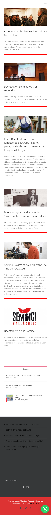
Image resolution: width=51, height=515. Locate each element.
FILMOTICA (34, 504)
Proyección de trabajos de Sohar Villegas (28, 397)
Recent (25, 369)
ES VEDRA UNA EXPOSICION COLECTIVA (23, 375)
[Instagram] (28, 487)
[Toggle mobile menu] (45, 4)
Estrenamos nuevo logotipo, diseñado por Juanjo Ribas (23, 448)
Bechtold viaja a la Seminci (19, 331)
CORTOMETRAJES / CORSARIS (19, 385)
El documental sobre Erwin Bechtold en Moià (24, 441)
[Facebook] (23, 487)
